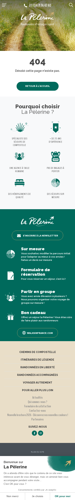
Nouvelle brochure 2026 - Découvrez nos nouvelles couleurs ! (37, 415)
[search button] (71, 5)
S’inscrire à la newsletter (40, 235)
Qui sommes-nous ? (37, 402)
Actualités (37, 397)
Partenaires (37, 419)
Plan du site (37, 452)
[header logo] (37, 17)
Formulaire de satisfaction (37, 406)
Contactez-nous (37, 410)
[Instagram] (40, 433)
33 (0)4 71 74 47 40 (40, 5)
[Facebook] (34, 433)
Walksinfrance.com (40, 333)
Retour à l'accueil (37, 86)
